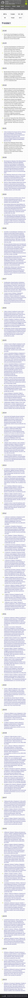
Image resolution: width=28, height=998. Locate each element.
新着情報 (2, 6)
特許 (5, 17)
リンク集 (4, 995)
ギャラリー (7, 8)
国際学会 (5, 14)
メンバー (22, 6)
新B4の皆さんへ (8, 6)
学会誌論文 (12, 14)
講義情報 (2, 8)
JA (26, 1)
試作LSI (20, 17)
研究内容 (13, 6)
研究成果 (18, 6)
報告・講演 (20, 14)
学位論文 (13, 17)
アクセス (12, 8)
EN (26, 3)
